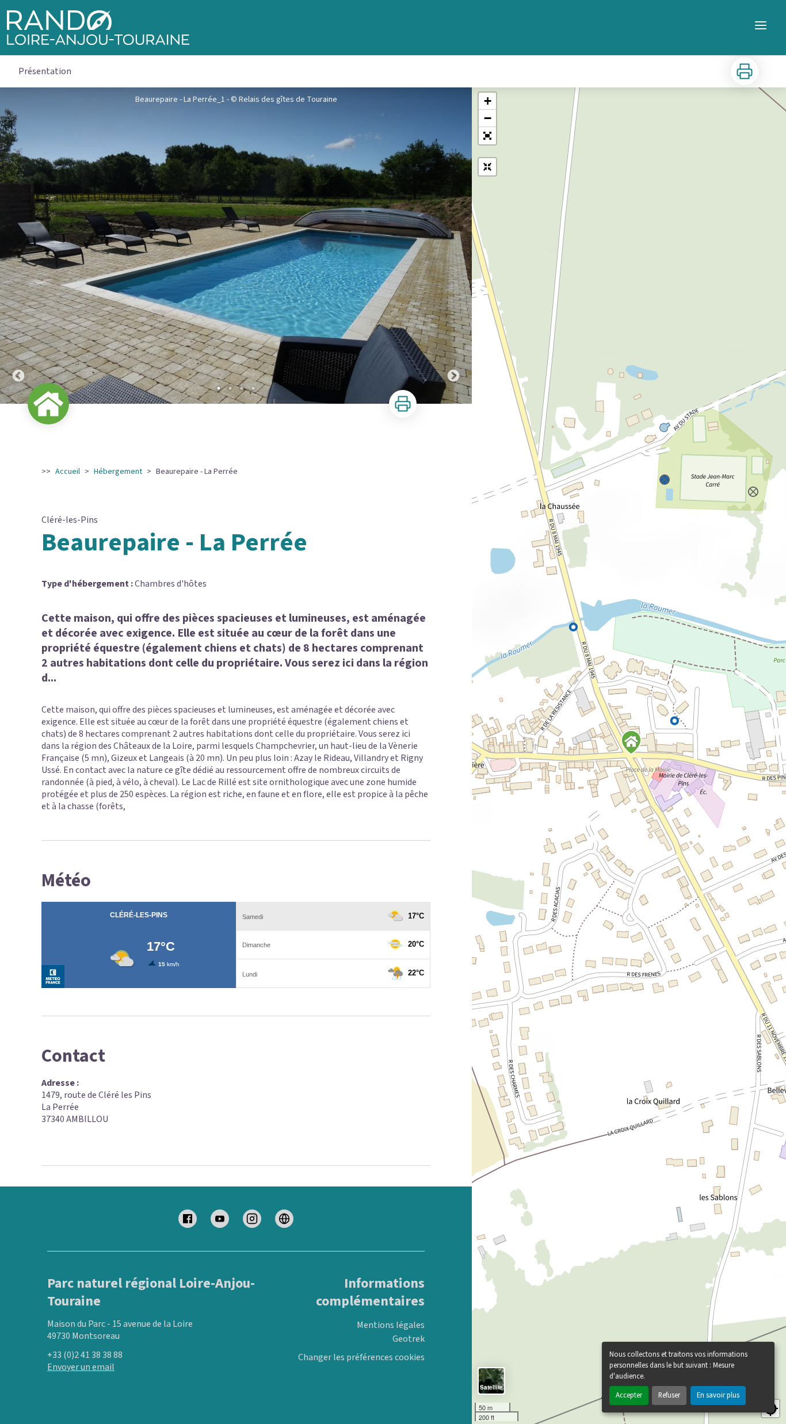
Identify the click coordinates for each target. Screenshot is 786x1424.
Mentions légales (391, 1325)
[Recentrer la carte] (487, 166)
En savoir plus (718, 1395)
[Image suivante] (453, 245)
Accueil (67, 471)
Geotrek (408, 1339)
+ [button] (487, 101)
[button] (487, 135)
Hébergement (118, 471)
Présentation (44, 71)
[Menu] (761, 25)
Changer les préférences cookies (361, 1358)
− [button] (487, 118)
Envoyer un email (81, 1367)
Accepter (629, 1395)
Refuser (669, 1395)
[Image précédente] (18, 245)
